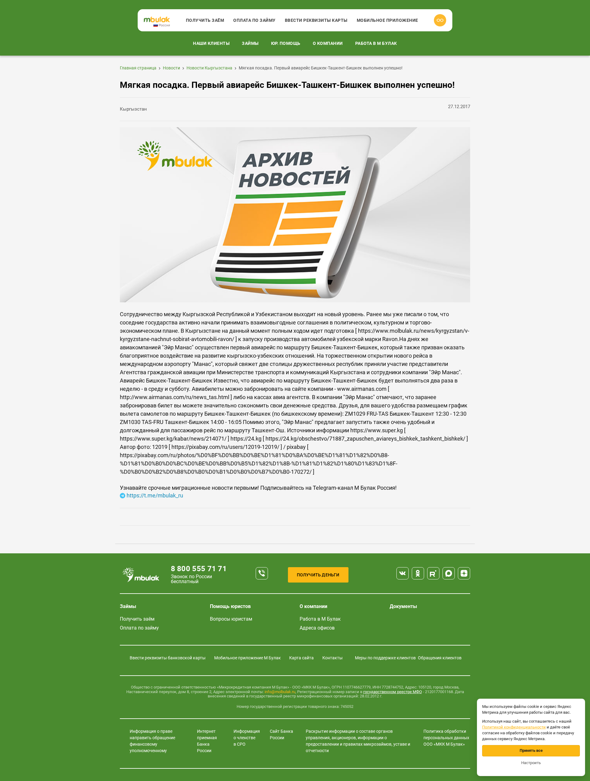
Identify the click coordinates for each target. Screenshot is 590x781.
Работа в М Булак (376, 43)
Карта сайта (301, 657)
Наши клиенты (211, 43)
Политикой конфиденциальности (514, 727)
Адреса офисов (317, 628)
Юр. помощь (286, 43)
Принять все (531, 750)
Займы (250, 43)
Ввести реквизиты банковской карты (168, 657)
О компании (328, 43)
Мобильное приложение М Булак (247, 657)
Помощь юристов (230, 606)
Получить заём (205, 20)
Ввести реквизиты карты (316, 20)
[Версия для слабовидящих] (440, 20)
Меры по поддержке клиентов (385, 657)
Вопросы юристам (231, 619)
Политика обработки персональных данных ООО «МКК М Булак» (446, 738)
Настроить (531, 762)
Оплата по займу (254, 20)
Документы (403, 606)
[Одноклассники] (418, 573)
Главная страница (138, 67)
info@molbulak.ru (280, 691)
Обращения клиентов (440, 657)
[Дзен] (464, 573)
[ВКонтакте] (402, 573)
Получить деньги (318, 574)
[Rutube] (433, 573)
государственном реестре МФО (392, 691)
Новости (171, 67)
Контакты (332, 657)
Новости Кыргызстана (209, 67)
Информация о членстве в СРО (247, 738)
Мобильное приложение (387, 20)
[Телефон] (262, 573)
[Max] (448, 573)
